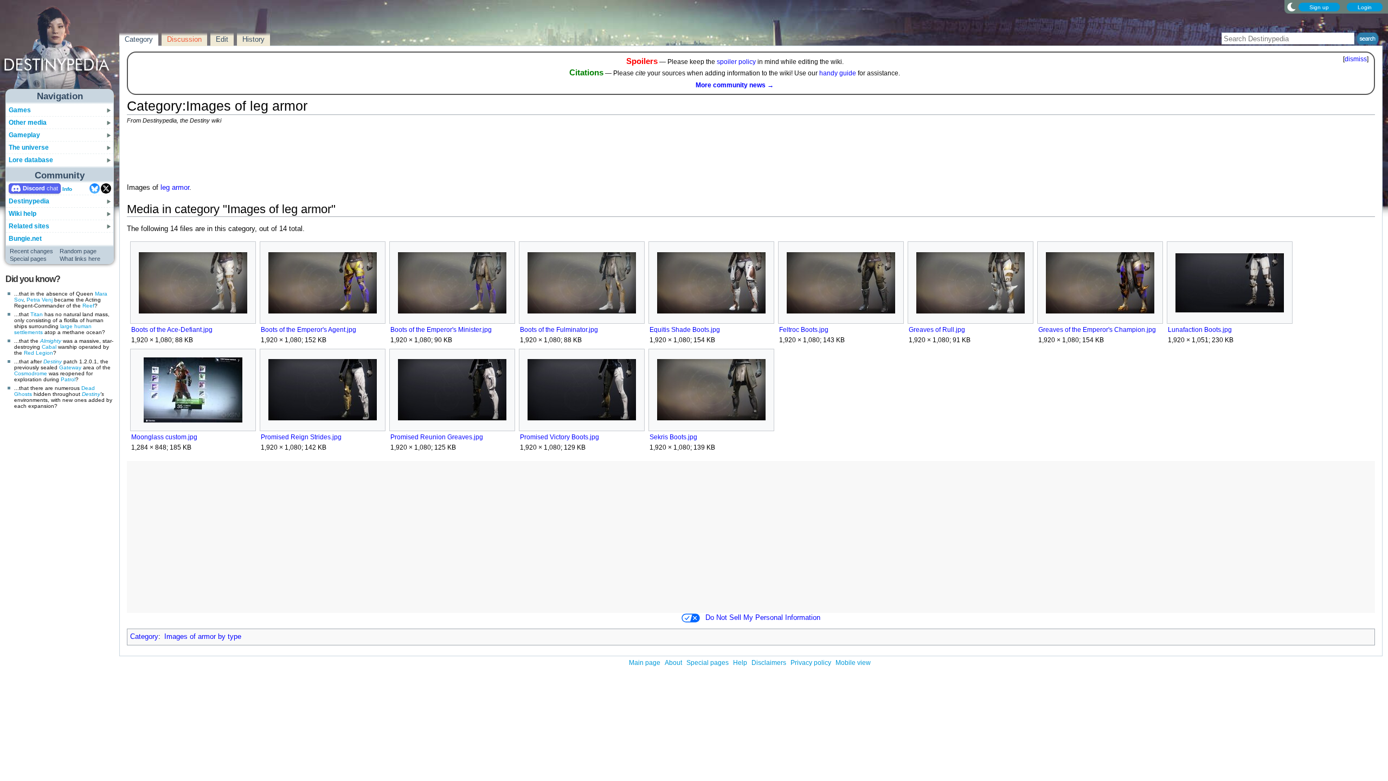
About (673, 663)
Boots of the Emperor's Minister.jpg (441, 330)
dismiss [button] (1356, 59)
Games (20, 110)
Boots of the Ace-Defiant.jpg (172, 330)
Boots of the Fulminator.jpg (559, 330)
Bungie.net (25, 238)
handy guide (837, 73)
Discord (34, 188)
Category (144, 637)
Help (740, 663)
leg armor (174, 187)
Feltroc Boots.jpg (803, 330)
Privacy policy (811, 663)
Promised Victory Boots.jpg (559, 437)
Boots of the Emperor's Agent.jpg (308, 330)
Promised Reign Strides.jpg (301, 437)
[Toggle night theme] (1291, 6)
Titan (36, 314)
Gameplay (24, 135)
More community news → (735, 85)
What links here (80, 258)
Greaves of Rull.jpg (937, 330)
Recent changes (31, 251)
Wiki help (22, 213)
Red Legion (38, 353)
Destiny (52, 361)
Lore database (31, 160)
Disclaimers (768, 663)
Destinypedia (29, 201)
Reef (88, 306)
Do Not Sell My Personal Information (762, 618)
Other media (28, 122)
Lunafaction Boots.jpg (1200, 330)
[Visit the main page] (60, 49)
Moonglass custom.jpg (164, 437)
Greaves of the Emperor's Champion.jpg (1097, 330)
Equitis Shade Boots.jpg (685, 330)
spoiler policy (736, 62)
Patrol (68, 379)
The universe (29, 147)
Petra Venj (40, 300)
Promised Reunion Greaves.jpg (436, 437)
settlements (28, 332)
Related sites (29, 226)
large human (76, 326)
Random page (78, 251)
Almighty (50, 341)
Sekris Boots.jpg (673, 437)
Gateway (70, 367)
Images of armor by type (202, 637)
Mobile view (853, 663)
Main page (644, 663)
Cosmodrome (30, 373)
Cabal (49, 347)
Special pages (28, 258)
